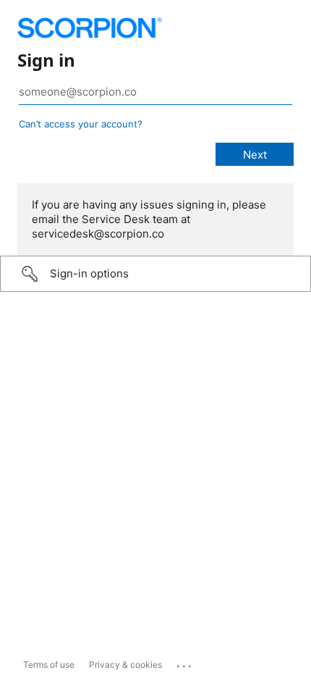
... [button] (185, 662)
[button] (155, 273)
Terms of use (48, 664)
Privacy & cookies (125, 664)
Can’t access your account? (80, 124)
